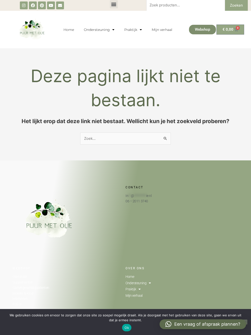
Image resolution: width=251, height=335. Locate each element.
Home (68, 29)
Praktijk (130, 29)
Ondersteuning (97, 29)
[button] (114, 4)
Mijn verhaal (162, 29)
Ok (127, 328)
